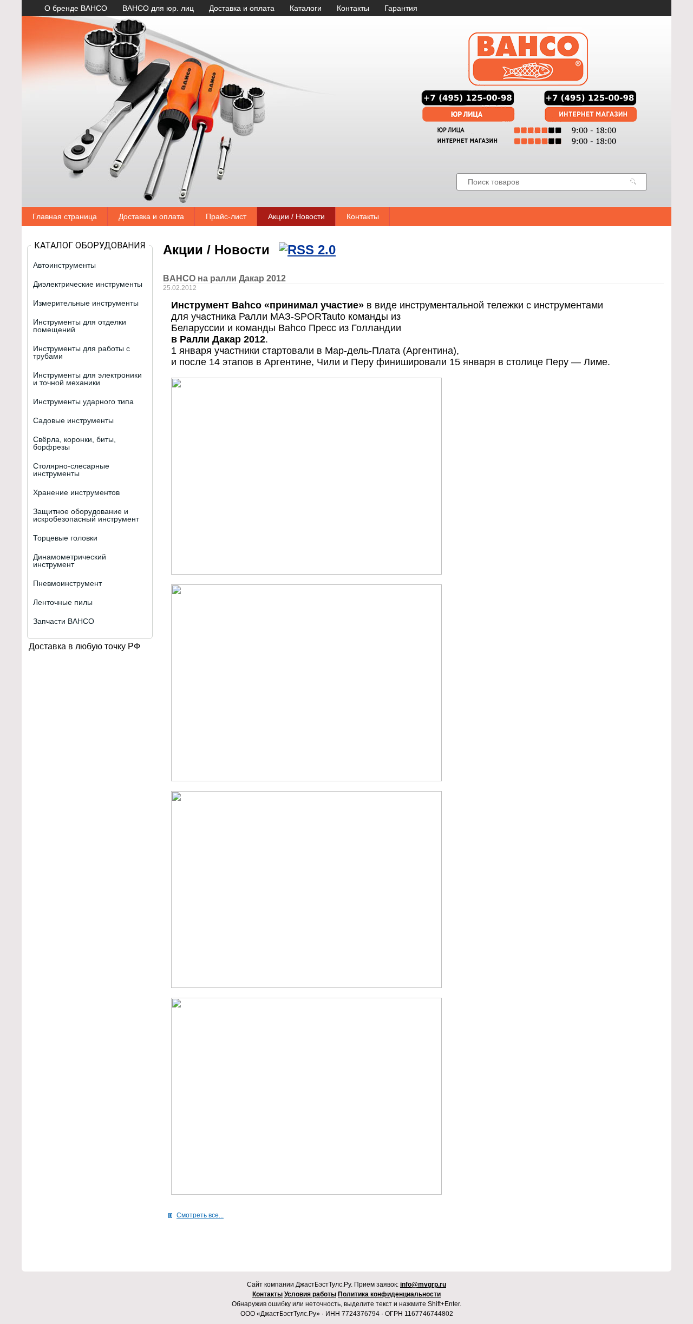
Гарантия (400, 8)
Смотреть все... (200, 1215)
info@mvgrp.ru (423, 1284)
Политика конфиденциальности (389, 1294)
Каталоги (306, 8)
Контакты (353, 8)
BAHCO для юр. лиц (158, 8)
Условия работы (310, 1294)
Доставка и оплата (241, 8)
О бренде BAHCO (75, 8)
